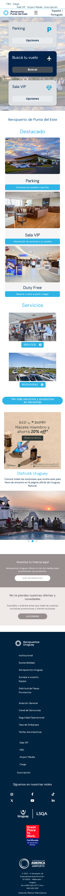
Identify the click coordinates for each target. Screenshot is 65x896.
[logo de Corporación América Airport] (32, 863)
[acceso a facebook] (32, 794)
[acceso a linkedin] (53, 800)
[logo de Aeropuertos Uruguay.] (33, 643)
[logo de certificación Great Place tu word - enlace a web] (32, 836)
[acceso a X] (12, 800)
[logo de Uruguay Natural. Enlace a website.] (32, 813)
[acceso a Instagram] (12, 794)
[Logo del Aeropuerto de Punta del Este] (15, 13)
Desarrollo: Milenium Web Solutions (32, 893)
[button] (4, 441)
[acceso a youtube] (32, 800)
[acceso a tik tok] (53, 794)
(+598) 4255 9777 (31, 885)
